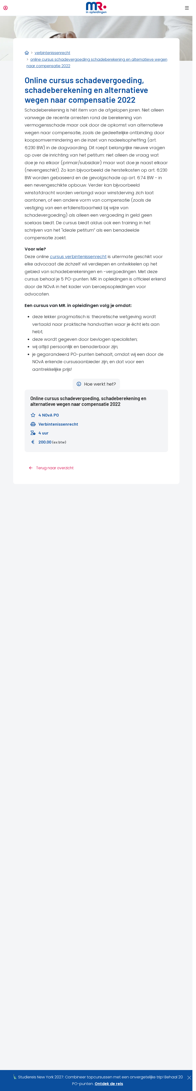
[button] (186, 8)
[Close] (189, 1078)
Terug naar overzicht (54, 468)
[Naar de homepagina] (96, 8)
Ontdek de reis (109, 1083)
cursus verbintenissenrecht (78, 257)
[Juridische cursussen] (27, 53)
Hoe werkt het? (99, 384)
